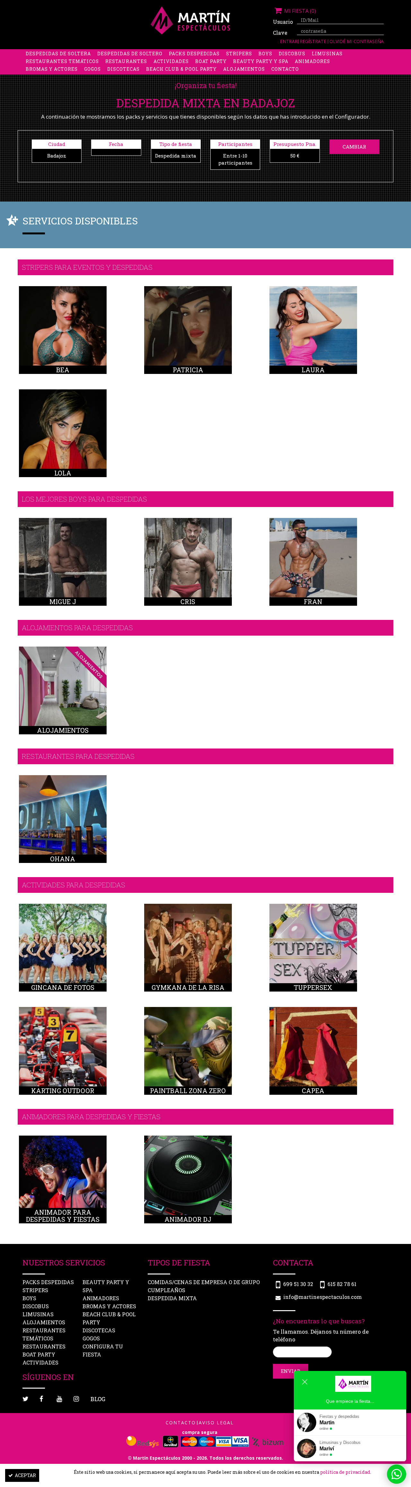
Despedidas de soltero (129, 53)
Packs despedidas (194, 53)
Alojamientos (244, 69)
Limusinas (327, 53)
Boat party (211, 61)
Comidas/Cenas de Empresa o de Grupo (204, 1282)
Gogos (92, 69)
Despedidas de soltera (58, 53)
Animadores (312, 61)
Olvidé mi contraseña (356, 41)
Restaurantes (126, 61)
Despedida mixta (172, 1298)
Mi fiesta (299, 10)
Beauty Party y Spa (260, 61)
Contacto (285, 69)
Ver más (62, 337)
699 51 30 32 (298, 1284)
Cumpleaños (166, 1290)
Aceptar (25, 1475)
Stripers (239, 53)
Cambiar (354, 146)
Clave (280, 32)
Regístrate (314, 41)
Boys (265, 53)
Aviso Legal (216, 1422)
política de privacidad (345, 1472)
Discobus (292, 53)
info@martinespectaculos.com (322, 1296)
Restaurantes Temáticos (62, 61)
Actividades (171, 61)
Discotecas (123, 69)
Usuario (282, 21)
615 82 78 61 (342, 1284)
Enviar (290, 1371)
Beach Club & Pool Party (181, 69)
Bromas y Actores (52, 69)
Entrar (289, 41)
